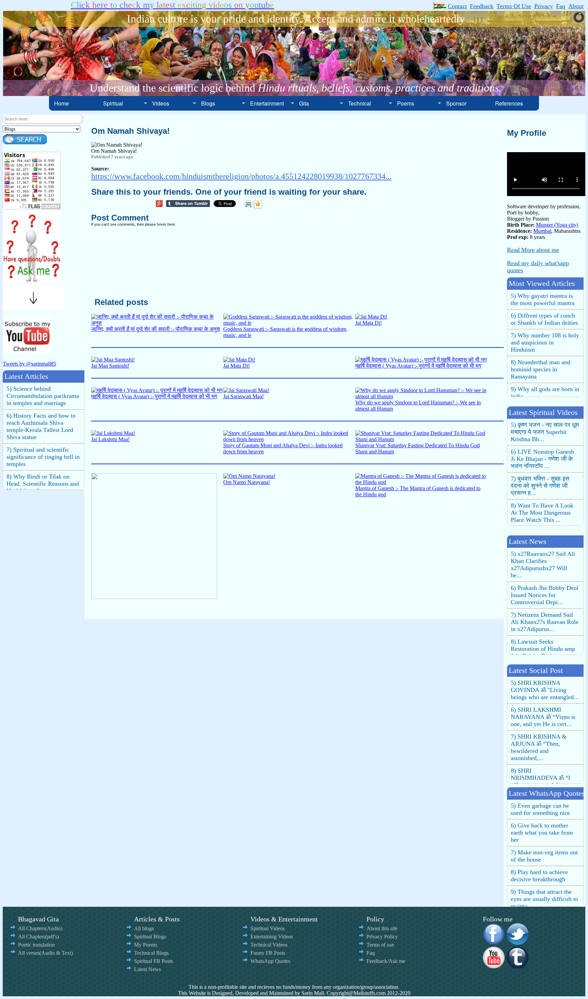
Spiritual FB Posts (153, 961)
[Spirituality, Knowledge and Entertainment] (32, 280)
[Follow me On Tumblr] (518, 966)
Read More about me (533, 249)
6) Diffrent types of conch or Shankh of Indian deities (544, 319)
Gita (304, 103)
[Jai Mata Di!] (371, 317)
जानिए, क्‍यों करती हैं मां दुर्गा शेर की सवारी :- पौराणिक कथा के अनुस (155, 329)
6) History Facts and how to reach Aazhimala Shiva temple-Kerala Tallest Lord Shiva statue (41, 426)
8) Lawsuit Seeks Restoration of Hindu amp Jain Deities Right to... (543, 648)
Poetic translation (36, 945)
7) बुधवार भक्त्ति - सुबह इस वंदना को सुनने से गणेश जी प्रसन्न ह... (540, 485)
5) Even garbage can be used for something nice (540, 809)
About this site (381, 928)
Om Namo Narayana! (246, 482)
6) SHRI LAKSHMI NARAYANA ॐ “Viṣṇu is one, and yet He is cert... (543, 716)
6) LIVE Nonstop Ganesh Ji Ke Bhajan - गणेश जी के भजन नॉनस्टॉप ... (542, 458)
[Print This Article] (248, 204)
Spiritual (113, 103)
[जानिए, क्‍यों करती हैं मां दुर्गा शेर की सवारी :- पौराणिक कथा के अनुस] (157, 323)
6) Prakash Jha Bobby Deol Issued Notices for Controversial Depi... (544, 595)
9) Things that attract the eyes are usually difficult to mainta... (544, 898)
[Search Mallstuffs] (25, 142)
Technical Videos (269, 945)
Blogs (208, 103)
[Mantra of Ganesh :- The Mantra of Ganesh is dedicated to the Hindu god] (421, 482)
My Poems (145, 945)
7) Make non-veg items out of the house (544, 856)
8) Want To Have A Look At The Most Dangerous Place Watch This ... (542, 512)
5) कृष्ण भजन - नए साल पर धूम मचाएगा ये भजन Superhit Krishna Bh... (545, 431)
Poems (405, 103)
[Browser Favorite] (258, 204)
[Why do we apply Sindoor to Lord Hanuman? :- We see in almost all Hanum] (421, 396)
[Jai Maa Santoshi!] (113, 359)
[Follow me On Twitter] (518, 942)
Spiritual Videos (267, 928)
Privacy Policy (382, 936)
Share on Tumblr (190, 204)
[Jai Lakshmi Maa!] (113, 433)
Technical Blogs (151, 953)
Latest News (147, 969)
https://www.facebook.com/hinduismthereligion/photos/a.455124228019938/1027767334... (241, 176)
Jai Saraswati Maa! (243, 396)
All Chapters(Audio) (40, 928)
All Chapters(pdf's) (38, 936)
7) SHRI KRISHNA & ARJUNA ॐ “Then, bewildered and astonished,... (539, 747)
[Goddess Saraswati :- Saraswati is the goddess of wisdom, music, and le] (289, 323)
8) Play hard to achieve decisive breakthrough (539, 876)
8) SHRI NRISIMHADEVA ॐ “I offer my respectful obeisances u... (540, 781)
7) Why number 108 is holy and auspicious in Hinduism (545, 342)
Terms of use (380, 945)
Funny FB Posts (267, 953)
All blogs (144, 928)
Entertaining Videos (271, 936)
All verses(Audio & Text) (45, 953)
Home (61, 103)
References (509, 103)
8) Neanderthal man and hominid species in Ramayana (540, 369)
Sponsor (456, 103)
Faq (370, 953)
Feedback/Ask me (385, 961)
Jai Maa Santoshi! (110, 366)
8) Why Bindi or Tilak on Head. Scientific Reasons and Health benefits (42, 483)
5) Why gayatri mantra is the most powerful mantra (542, 299)
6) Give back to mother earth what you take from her (542, 832)
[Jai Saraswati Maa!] (246, 390)
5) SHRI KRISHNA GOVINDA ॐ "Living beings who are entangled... (545, 689)
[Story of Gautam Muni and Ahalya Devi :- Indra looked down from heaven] (289, 439)
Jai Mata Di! (368, 323)
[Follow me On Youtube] (494, 966)
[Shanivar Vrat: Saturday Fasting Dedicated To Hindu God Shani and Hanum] (421, 439)
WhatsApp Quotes (270, 961)
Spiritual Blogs (150, 936)
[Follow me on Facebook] (494, 942)
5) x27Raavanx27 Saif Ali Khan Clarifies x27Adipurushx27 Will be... (543, 564)
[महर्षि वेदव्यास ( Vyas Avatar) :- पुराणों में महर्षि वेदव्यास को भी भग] (421, 359)
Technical (359, 103)
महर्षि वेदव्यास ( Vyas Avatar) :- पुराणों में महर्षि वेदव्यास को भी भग (418, 366)
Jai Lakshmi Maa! (110, 439)
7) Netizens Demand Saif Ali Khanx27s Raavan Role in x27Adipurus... (544, 621)
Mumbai (542, 231)
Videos (160, 103)
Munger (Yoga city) (557, 225)
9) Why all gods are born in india (545, 393)
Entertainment (267, 103)
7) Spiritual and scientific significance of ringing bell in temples (43, 456)
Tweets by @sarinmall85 (29, 364)
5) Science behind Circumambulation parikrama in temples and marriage (42, 395)
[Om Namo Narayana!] (249, 476)
